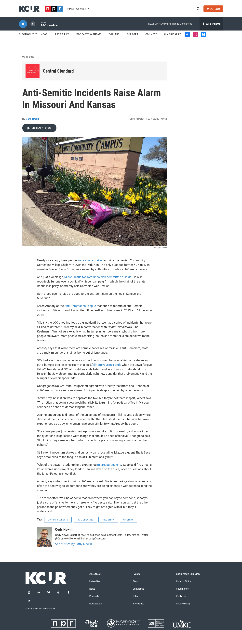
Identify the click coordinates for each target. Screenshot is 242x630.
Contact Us (138, 589)
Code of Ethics (183, 581)
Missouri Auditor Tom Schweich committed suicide (97, 277)
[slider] (38, 24)
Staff (135, 581)
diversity (128, 519)
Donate (215, 8)
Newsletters (95, 603)
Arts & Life (62, 34)
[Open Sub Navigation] (50, 34)
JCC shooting (85, 519)
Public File (181, 596)
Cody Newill (32, 119)
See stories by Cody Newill (73, 544)
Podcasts (94, 596)
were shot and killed (91, 260)
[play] (23, 24)
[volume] (33, 24)
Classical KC (172, 34)
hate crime (108, 519)
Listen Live (94, 581)
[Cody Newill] (44, 537)
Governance (182, 589)
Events (136, 574)
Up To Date (28, 56)
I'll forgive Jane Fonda (107, 364)
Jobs (135, 596)
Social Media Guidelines (188, 574)
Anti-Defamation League (80, 306)
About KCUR (95, 574)
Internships (138, 603)
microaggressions (109, 464)
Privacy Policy (183, 603)
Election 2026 (28, 34)
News (44, 34)
